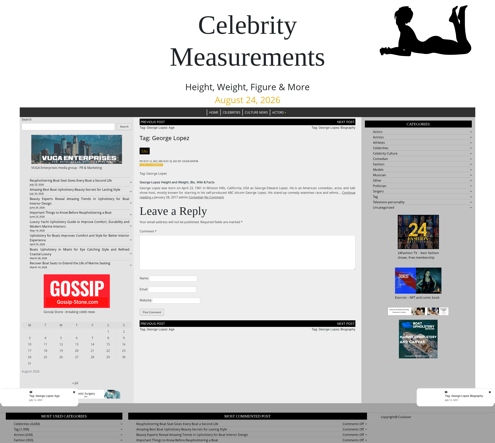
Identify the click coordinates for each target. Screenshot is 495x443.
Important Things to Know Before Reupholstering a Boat (71, 212)
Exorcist (401, 297)
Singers (378, 191)
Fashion (378, 164)
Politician (379, 186)
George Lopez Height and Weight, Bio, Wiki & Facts (177, 182)
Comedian (196, 197)
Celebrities (231, 112)
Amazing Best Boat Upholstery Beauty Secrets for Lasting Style (75, 189)
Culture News (256, 112)
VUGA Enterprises (44, 168)
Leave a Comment (151, 164)
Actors (278, 112)
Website (145, 300)
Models (378, 170)
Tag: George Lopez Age (157, 127)
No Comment (214, 197)
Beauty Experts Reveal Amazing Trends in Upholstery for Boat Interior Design (192, 435)
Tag (144, 151)
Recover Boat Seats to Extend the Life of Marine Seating (70, 263)
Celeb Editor (190, 161)
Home (213, 112)
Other (377, 180)
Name (144, 278)
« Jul (75, 383)
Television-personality (389, 202)
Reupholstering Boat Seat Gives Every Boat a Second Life (71, 180)
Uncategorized (383, 207)
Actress (378, 137)
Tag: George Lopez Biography (333, 127)
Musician (379, 175)
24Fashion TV (407, 253)
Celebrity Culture (385, 153)
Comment (148, 231)
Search (27, 119)
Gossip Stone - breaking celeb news (69, 312)
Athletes (379, 142)
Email (144, 289)
